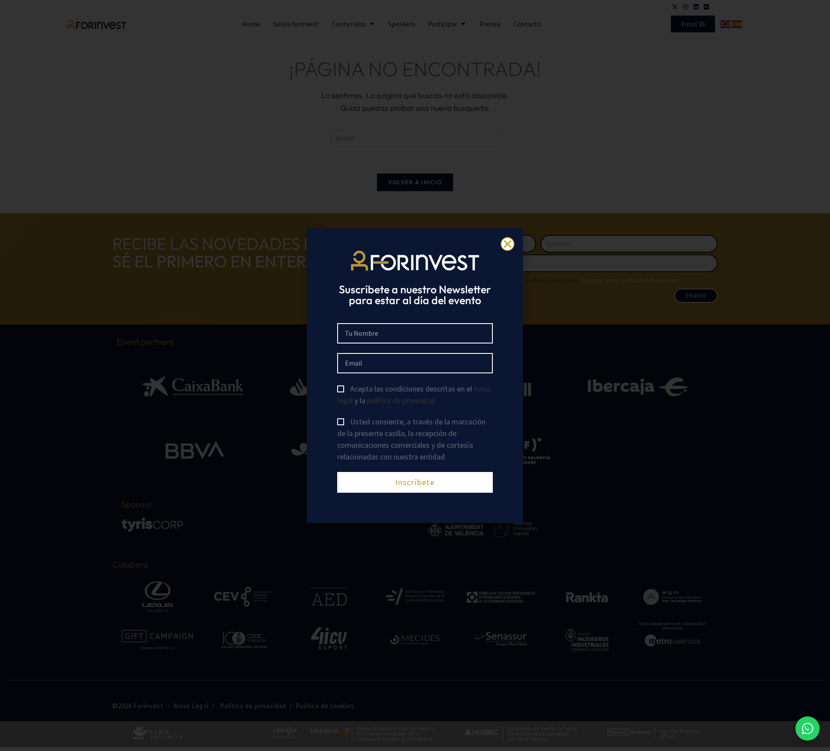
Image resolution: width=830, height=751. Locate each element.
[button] (507, 244)
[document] (415, 375)
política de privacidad (401, 400)
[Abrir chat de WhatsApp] (807, 728)
